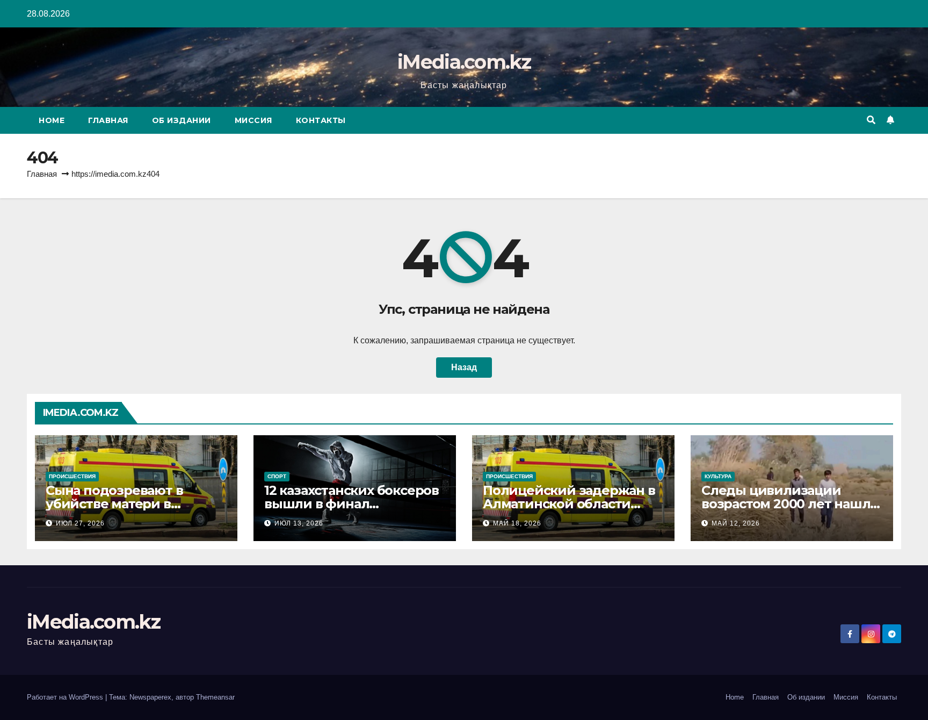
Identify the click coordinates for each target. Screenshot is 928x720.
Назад (464, 367)
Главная (108, 120)
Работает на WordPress (66, 697)
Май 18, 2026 (517, 523)
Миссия (253, 120)
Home (51, 120)
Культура (718, 476)
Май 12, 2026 (736, 523)
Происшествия (72, 476)
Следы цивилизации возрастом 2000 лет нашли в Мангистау (790, 504)
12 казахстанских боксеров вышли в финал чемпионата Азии (351, 504)
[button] (871, 120)
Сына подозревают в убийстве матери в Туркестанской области (124, 504)
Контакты (321, 120)
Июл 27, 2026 (80, 523)
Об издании (181, 120)
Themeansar (215, 697)
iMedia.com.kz (464, 62)
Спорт (276, 476)
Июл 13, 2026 (298, 523)
